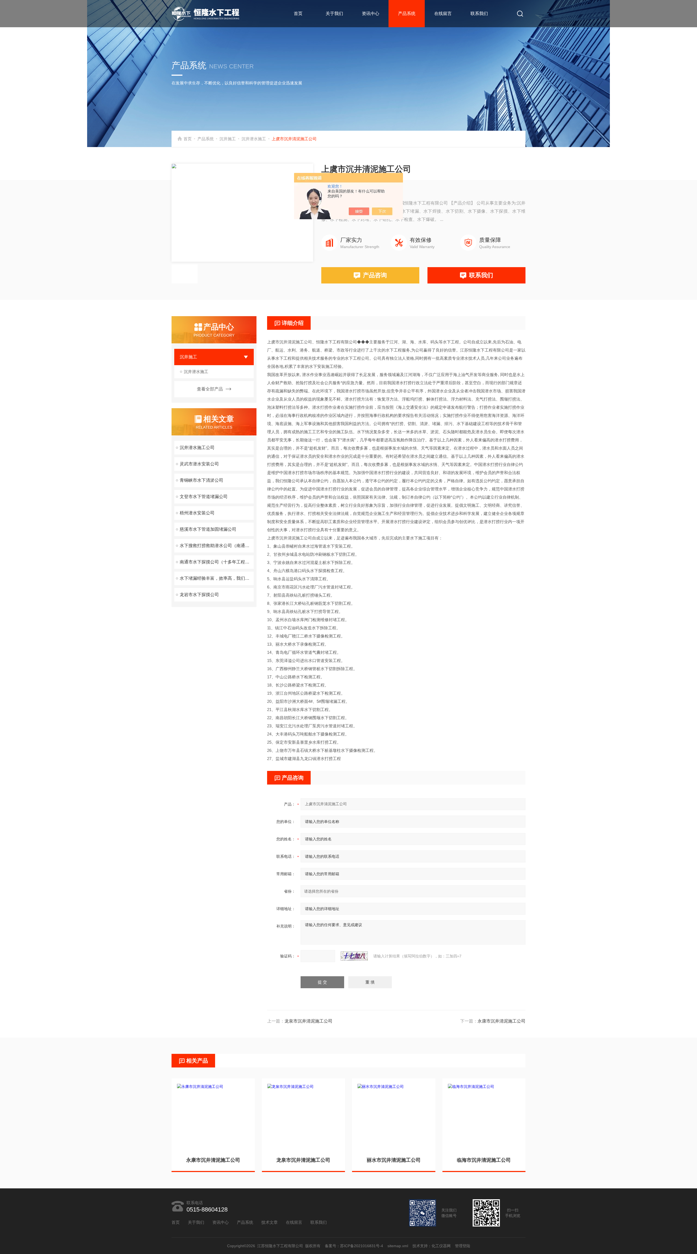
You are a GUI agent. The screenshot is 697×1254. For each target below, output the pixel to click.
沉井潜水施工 (253, 138)
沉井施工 (227, 138)
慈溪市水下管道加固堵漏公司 (208, 529)
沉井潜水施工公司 (197, 447)
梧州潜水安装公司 (197, 513)
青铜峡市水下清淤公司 (201, 480)
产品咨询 (375, 275)
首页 (298, 13)
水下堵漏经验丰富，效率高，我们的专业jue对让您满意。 (217, 578)
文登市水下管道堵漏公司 (204, 496)
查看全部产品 (210, 389)
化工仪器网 (441, 1246)
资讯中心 (370, 13)
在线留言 (443, 13)
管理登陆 (462, 1246)
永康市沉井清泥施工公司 (501, 1021)
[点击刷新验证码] (354, 956)
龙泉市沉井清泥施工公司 (308, 1021)
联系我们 (479, 13)
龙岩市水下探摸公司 (199, 594)
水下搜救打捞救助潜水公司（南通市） (217, 545)
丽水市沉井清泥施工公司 (394, 1160)
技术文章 (269, 1222)
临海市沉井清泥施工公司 (484, 1160)
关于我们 (334, 13)
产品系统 (406, 13)
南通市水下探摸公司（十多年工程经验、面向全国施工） (217, 562)
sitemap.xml (397, 1246)
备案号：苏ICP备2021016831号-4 (354, 1246)
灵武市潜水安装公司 (199, 464)
